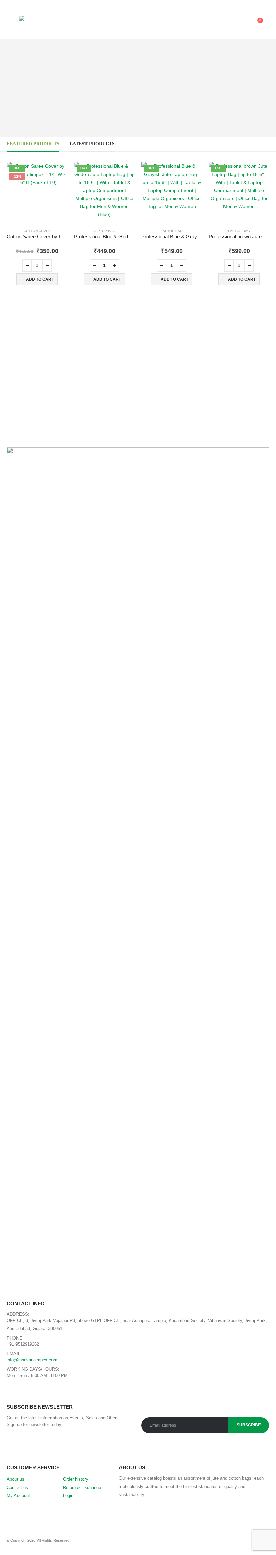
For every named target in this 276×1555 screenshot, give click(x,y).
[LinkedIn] (265, 4)
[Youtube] (245, 4)
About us (15, 1479)
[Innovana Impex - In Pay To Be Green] (36, 24)
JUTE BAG (74, 1104)
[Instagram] (255, 4)
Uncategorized (242, 979)
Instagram (44, 1392)
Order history (75, 1479)
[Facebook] (235, 4)
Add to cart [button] (40, 279)
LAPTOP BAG (104, 231)
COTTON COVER (37, 231)
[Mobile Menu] (13, 24)
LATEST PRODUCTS (92, 143)
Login (68, 1495)
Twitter (29, 1392)
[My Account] (233, 23)
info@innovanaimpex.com (32, 1360)
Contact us (17, 1487)
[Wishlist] (244, 23)
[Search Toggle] (140, 24)
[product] (25, 1023)
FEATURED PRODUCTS (33, 143)
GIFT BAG (56, 1104)
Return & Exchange (82, 1487)
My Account (18, 1495)
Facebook (13, 1392)
